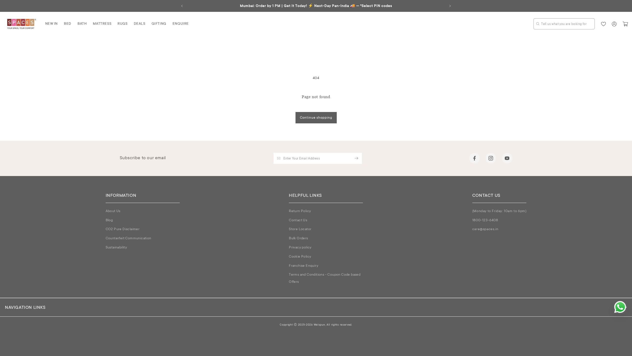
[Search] (537, 23)
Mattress (102, 24)
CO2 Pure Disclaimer (123, 229)
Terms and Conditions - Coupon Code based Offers (324, 278)
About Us (113, 211)
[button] (51, 24)
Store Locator (300, 229)
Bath (82, 24)
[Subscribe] (356, 158)
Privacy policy (300, 248)
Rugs (122, 24)
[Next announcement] (450, 6)
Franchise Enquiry (303, 266)
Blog (109, 220)
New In (51, 24)
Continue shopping (316, 118)
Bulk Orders (298, 239)
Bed (67, 24)
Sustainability (116, 248)
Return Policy (300, 211)
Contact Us (298, 220)
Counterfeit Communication (128, 239)
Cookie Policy (300, 257)
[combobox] (564, 23)
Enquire (181, 24)
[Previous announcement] (182, 6)
